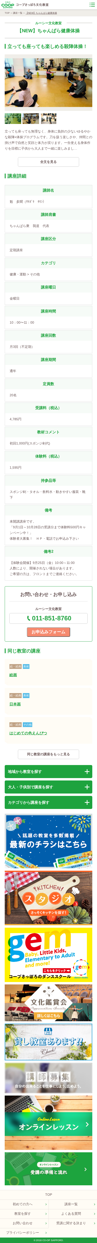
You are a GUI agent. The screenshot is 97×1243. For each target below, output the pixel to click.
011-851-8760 (51, 618)
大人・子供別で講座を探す (30, 787)
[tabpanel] (48, 82)
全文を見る (48, 162)
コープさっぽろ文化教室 (32, 4)
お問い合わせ (22, 1223)
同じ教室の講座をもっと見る (48, 754)
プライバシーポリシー (22, 1232)
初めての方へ (22, 1204)
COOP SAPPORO (7, 4)
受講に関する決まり (71, 1223)
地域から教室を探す (25, 772)
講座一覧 (17, 13)
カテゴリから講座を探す (28, 802)
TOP (7, 13)
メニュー (92, 4)
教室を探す (22, 1213)
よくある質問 (71, 1213)
